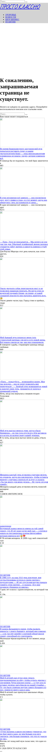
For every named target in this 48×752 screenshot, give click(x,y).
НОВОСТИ (10, 17)
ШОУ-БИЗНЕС (12, 19)
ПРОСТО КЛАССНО (20, 7)
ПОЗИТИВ (10, 22)
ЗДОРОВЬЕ (10, 15)
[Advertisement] (24, 49)
